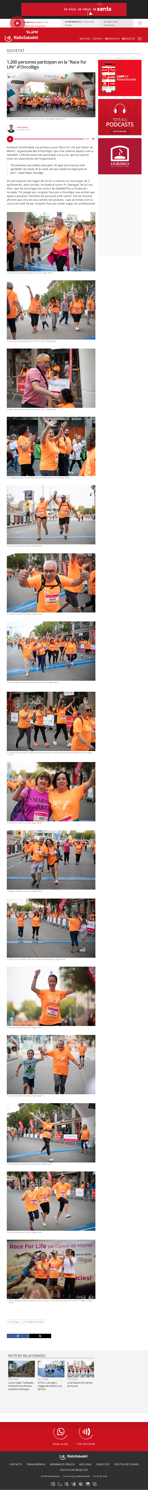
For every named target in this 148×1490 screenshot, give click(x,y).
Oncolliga (13, 1321)
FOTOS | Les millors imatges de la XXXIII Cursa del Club (50, 1386)
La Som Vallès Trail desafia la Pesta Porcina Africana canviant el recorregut (20, 1386)
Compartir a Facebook (18, 1336)
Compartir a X (40, 1336)
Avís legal (85, 1464)
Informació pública (62, 1464)
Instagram (53, 1483)
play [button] (10, 139)
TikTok (74, 1483)
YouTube (87, 1483)
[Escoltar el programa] (32, 23)
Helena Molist (22, 127)
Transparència (35, 1464)
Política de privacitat (74, 1470)
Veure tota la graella (140, 23)
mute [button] (93, 138)
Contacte (15, 1464)
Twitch (81, 1483)
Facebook (67, 1483)
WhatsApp (94, 1483)
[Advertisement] (119, 195)
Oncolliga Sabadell (33, 1321)
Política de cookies (126, 1464)
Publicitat (103, 1464)
